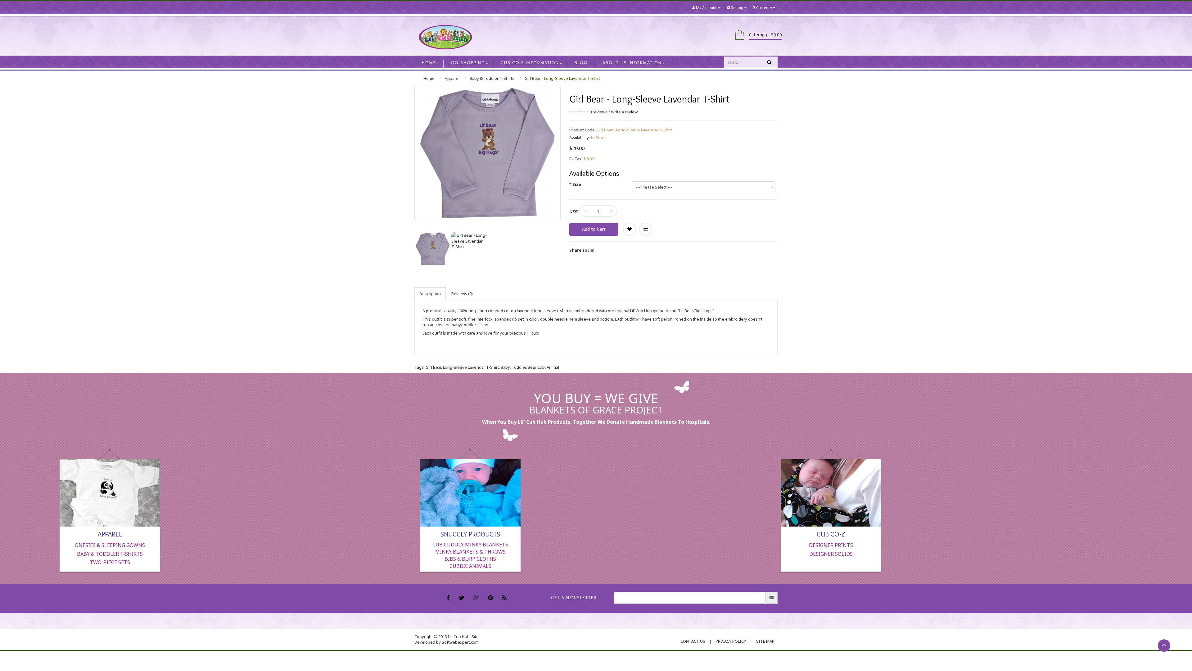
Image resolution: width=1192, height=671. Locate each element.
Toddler (519, 367)
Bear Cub (536, 367)
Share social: (582, 250)
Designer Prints (831, 545)
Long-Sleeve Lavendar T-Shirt (471, 367)
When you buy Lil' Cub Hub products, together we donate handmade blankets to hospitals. (596, 421)
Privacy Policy (731, 641)
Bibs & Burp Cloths (470, 559)
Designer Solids (831, 553)
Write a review (624, 112)
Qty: (573, 211)
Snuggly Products (470, 533)
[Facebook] (448, 598)
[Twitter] (462, 598)
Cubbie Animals (470, 566)
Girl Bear (433, 367)
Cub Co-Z (831, 533)
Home (429, 78)
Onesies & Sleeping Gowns (110, 545)
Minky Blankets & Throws (470, 552)
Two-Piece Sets (110, 562)
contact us (692, 641)
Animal (553, 367)
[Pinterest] (491, 598)
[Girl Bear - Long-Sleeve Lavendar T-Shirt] (433, 248)
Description (430, 293)
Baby (505, 367)
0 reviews (598, 112)
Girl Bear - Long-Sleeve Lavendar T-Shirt (562, 78)
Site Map (765, 641)
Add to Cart (594, 229)
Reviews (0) (462, 293)
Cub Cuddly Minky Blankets (470, 544)
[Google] (476, 598)
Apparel (452, 78)
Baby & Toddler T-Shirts (492, 78)
